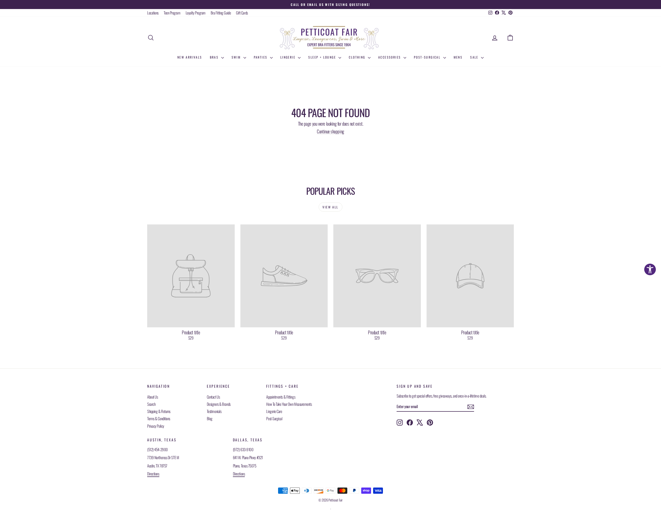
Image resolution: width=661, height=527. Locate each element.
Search (151, 404)
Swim (237, 57)
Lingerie (288, 57)
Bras (215, 57)
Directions (153, 473)
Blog (210, 418)
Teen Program (172, 12)
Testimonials (214, 411)
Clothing (358, 57)
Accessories (390, 57)
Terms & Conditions (158, 418)
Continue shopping (330, 131)
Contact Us (213, 397)
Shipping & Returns (158, 411)
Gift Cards (242, 12)
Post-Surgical (428, 57)
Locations (153, 12)
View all (330, 207)
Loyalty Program (196, 12)
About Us (152, 397)
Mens (458, 57)
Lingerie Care (274, 411)
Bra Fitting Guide (221, 12)
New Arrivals (189, 57)
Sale (475, 57)
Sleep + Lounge (322, 57)
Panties (261, 57)
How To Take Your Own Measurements (289, 404)
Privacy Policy (155, 426)
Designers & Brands (219, 404)
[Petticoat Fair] (330, 37)
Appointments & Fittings (280, 397)
